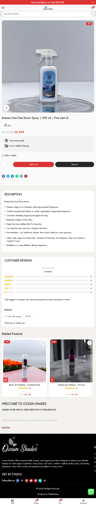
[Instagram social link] (26, 481)
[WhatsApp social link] (40, 481)
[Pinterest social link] (36, 481)
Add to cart (34, 164)
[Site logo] (48, 7)
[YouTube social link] (31, 481)
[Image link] (20, 445)
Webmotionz (53, 494)
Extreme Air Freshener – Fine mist (71, 385)
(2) (29, 388)
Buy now (75, 164)
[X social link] (22, 481)
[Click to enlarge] (6, 108)
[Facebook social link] (18, 481)
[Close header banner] (93, 2)
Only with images (14, 316)
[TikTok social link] (44, 481)
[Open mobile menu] (3, 7)
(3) (76, 388)
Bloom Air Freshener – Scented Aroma (24, 385)
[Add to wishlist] (42, 343)
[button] (3, 176)
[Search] (91, 13)
